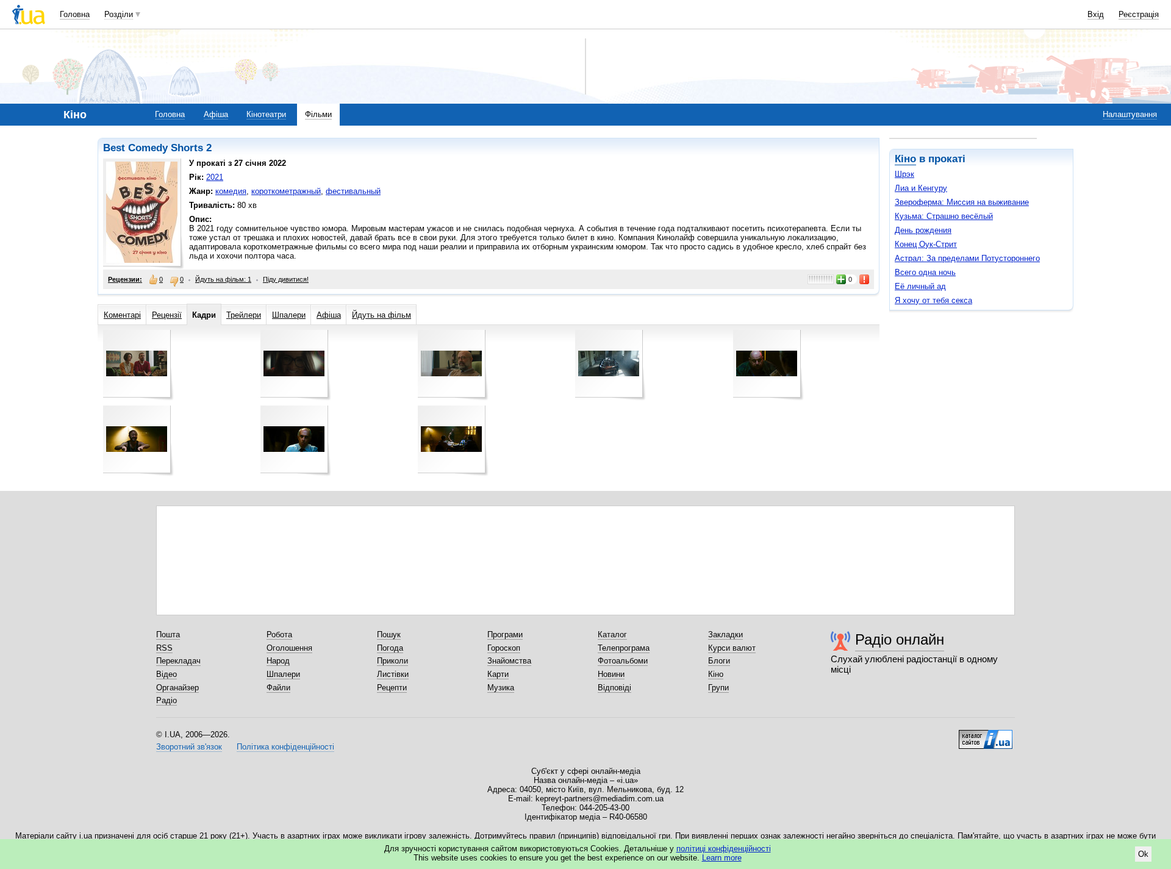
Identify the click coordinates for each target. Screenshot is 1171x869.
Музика (500, 687)
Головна (75, 14)
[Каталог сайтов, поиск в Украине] (985, 735)
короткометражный (286, 191)
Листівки (393, 674)
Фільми (318, 114)
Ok (1143, 854)
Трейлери (243, 315)
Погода (390, 648)
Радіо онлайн (899, 639)
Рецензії (167, 315)
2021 (214, 177)
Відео (166, 674)
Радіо (166, 700)
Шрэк (904, 174)
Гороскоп (503, 648)
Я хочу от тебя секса (933, 300)
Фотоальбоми (623, 660)
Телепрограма (624, 648)
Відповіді (614, 687)
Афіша (216, 114)
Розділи (118, 14)
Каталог (612, 634)
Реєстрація (1139, 14)
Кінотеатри (266, 114)
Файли (278, 687)
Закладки (725, 634)
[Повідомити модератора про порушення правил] (865, 279)
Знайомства (509, 660)
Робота (279, 634)
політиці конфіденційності (723, 848)
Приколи (392, 660)
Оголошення (289, 648)
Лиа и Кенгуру (921, 188)
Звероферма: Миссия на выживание (962, 202)
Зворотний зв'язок (189, 746)
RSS (164, 648)
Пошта (168, 634)
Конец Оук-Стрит (926, 244)
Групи (718, 687)
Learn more (722, 857)
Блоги (719, 660)
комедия (230, 191)
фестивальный (353, 191)
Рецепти (392, 687)
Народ (278, 660)
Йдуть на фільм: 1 (223, 279)
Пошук (389, 634)
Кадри (204, 315)
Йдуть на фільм (381, 315)
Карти (498, 674)
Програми (505, 634)
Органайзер (177, 687)
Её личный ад (920, 286)
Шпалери (289, 315)
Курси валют (732, 648)
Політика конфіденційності (285, 746)
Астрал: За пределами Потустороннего (967, 258)
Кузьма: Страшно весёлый (944, 216)
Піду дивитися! (286, 279)
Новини (611, 674)
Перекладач (178, 660)
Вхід (1095, 14)
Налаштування (1130, 114)
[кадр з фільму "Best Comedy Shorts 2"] (136, 363)
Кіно (905, 159)
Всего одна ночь (925, 272)
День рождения (923, 230)
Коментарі (122, 315)
